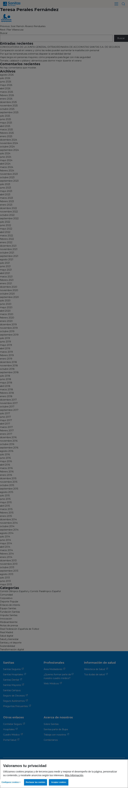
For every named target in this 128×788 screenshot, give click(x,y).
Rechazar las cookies (35, 782)
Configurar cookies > (11, 782)
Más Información (74, 775)
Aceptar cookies (58, 782)
